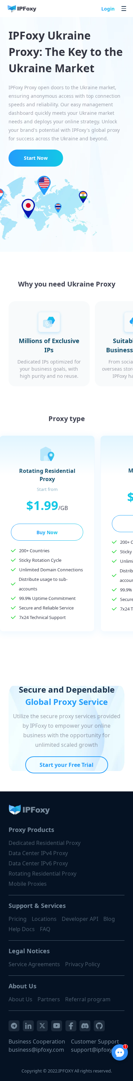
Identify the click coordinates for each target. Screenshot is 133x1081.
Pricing (18, 919)
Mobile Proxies (28, 883)
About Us (20, 999)
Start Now (36, 158)
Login (108, 8)
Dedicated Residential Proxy (44, 843)
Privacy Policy (82, 964)
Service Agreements (34, 964)
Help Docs (22, 929)
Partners (49, 999)
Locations (44, 919)
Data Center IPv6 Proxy (38, 863)
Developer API (80, 919)
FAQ (45, 929)
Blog (109, 919)
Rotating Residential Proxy (42, 873)
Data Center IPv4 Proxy (38, 853)
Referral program (87, 999)
